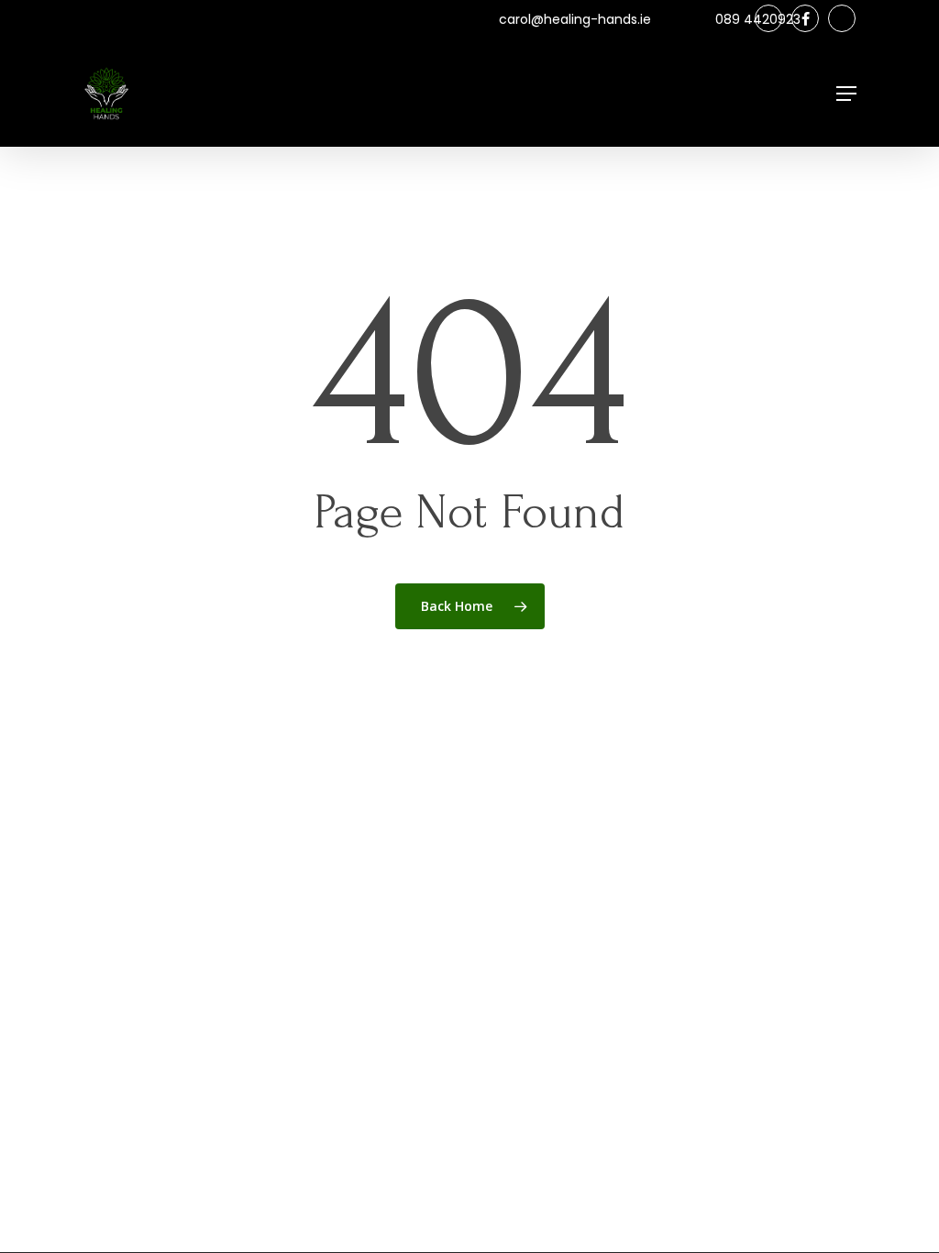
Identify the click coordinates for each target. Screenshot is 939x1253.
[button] (846, 93)
